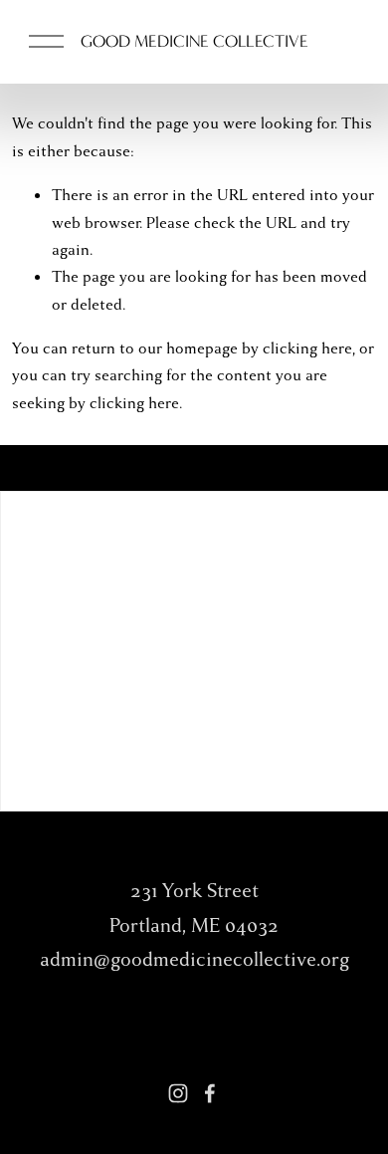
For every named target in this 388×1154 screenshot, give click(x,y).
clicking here (307, 348)
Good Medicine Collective (194, 41)
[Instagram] (178, 1093)
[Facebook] (210, 1093)
